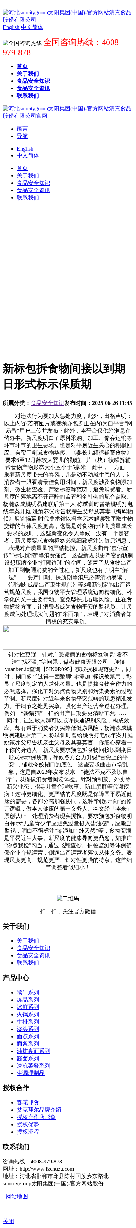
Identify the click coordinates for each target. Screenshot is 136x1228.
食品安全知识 (47, 403)
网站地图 (17, 1196)
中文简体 (28, 155)
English (25, 149)
